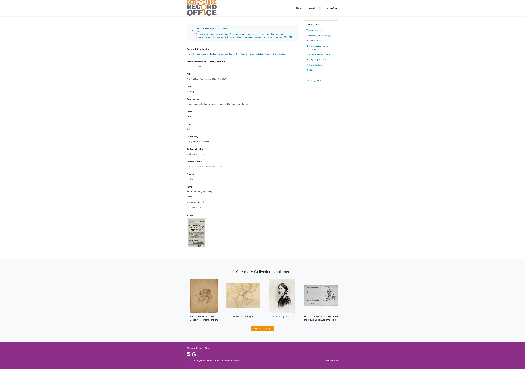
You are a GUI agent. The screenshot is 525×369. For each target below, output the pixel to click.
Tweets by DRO (313, 81)
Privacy (200, 348)
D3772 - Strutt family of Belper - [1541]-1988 (208, 28)
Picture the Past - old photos (319, 54)
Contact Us (332, 8)
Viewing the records (315, 30)
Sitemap (191, 348)
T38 (197, 31)
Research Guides (314, 40)
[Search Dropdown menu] (319, 8)
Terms (208, 348)
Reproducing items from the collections (318, 47)
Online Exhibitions (314, 65)
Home (299, 8)
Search (312, 8)
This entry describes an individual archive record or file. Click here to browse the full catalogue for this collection (236, 54)
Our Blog (310, 70)
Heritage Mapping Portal (317, 59)
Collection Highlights (262, 328)
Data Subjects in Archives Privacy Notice (205, 166)
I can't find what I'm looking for (319, 35)
